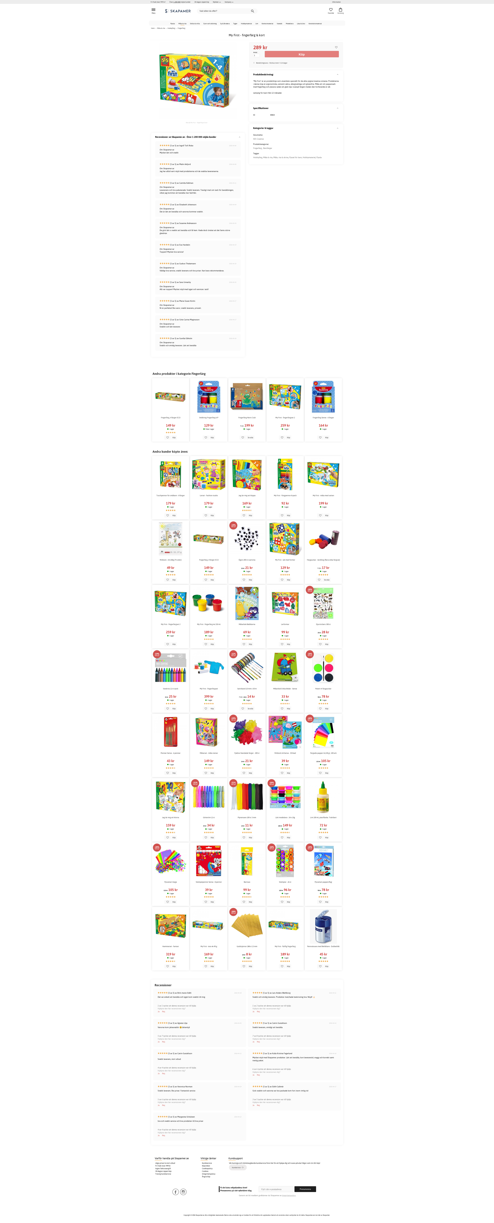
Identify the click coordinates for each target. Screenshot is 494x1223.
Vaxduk (279, 23)
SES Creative (258, 139)
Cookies (205, 1171)
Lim (256, 23)
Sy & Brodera (225, 23)
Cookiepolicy (207, 1168)
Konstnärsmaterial (315, 23)
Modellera (289, 23)
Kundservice (207, 1163)
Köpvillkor (206, 1166)
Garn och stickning (210, 23)
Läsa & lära (301, 23)
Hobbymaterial (246, 23)
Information (336, 2)
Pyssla (172, 23)
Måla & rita (182, 23)
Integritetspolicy (208, 1174)
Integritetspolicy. (289, 1195)
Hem (153, 28)
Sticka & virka (195, 23)
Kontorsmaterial (267, 23)
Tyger (235, 23)
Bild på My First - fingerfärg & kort (196, 123)
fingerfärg (261, 87)
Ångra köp (206, 1176)
